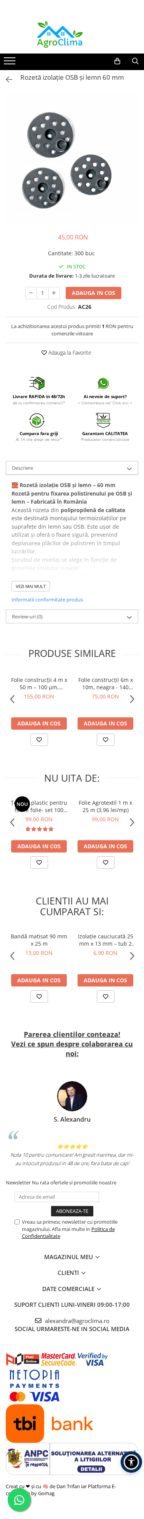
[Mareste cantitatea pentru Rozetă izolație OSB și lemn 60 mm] (54, 293)
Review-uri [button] (27, 616)
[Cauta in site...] (135, 61)
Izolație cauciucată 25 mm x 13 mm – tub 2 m (105, 940)
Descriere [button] (22, 467)
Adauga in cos (93, 292)
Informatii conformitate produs (47, 599)
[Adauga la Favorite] (39, 740)
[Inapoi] (6, 79)
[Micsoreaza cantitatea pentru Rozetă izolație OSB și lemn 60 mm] (31, 293)
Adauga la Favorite (69, 352)
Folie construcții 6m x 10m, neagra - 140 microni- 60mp (105, 683)
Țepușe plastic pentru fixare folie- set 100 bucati (39, 806)
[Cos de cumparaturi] (117, 61)
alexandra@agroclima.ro (76, 1321)
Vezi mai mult (31, 586)
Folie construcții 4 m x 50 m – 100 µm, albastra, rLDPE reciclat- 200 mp (39, 683)
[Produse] (10, 63)
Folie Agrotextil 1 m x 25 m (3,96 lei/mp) (105, 806)
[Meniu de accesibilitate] (131, 1462)
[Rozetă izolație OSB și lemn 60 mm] (72, 158)
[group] (72, 158)
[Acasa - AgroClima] (72, 34)
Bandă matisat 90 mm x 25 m (39, 940)
